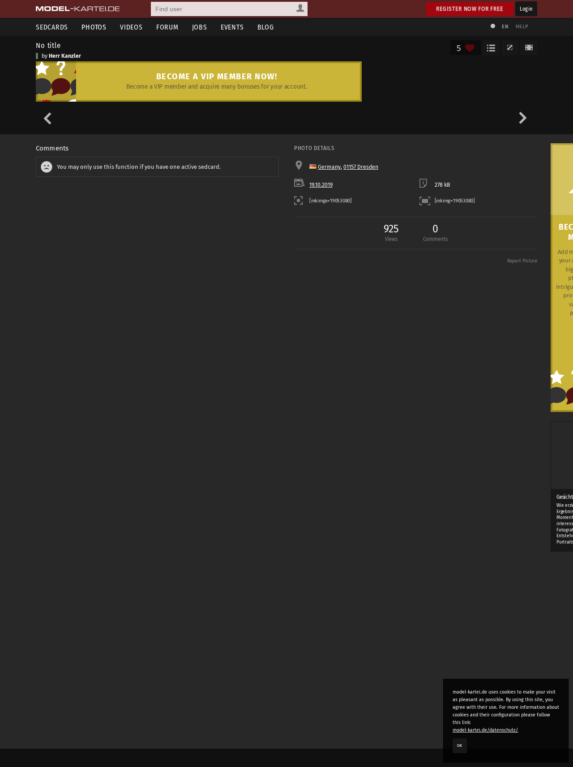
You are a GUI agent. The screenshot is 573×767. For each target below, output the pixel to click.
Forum (167, 27)
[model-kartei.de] (77, 9)
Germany (329, 167)
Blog (265, 27)
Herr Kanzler (65, 56)
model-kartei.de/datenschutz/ (485, 730)
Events (232, 27)
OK (459, 745)
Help (522, 27)
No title (48, 45)
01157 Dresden (360, 167)
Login (526, 8)
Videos (131, 27)
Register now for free (470, 8)
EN (505, 27)
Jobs (199, 27)
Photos (94, 27)
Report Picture (522, 261)
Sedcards (52, 27)
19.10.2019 (321, 185)
